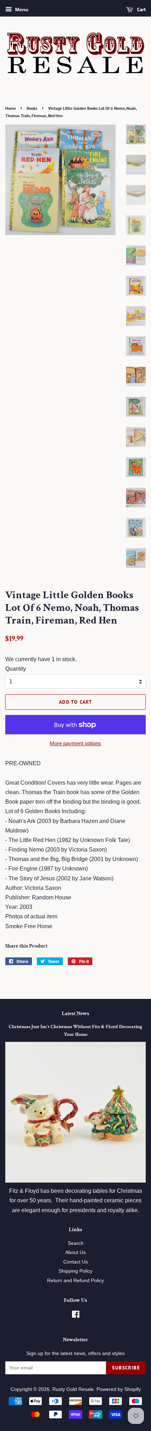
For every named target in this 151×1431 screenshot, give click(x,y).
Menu (21, 9)
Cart (141, 9)
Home (10, 108)
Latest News (75, 1013)
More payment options (75, 743)
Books (32, 108)
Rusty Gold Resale (73, 1389)
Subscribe (126, 1367)
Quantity (15, 669)
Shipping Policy (75, 1271)
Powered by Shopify (119, 1389)
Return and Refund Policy (75, 1280)
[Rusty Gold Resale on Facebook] (76, 1315)
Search (76, 1243)
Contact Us (75, 1262)
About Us (75, 1252)
